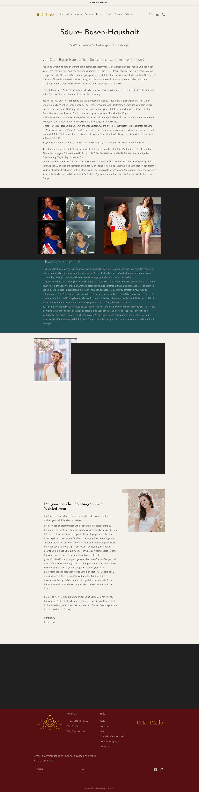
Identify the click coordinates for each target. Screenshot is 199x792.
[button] (65, 14)
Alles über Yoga (74, 726)
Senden (55, 700)
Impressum (105, 726)
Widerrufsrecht (106, 746)
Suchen (103, 721)
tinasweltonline (96, 788)
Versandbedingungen (109, 741)
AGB (102, 731)
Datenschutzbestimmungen (112, 736)
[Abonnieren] (83, 769)
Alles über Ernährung (76, 731)
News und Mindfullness (77, 721)
